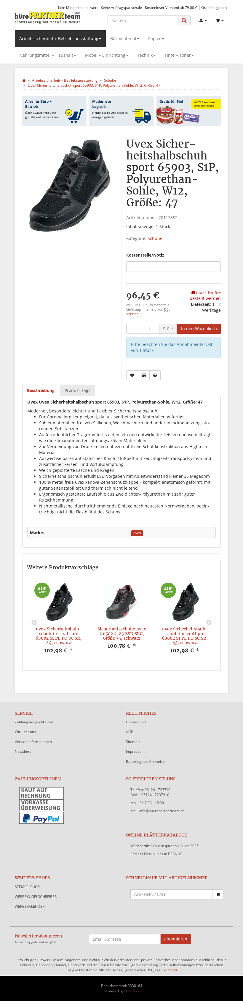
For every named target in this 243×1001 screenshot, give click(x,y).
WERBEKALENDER (29, 906)
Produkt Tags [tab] (77, 390)
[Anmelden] (203, 20)
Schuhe (155, 238)
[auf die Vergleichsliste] (144, 375)
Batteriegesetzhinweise (145, 761)
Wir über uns (25, 731)
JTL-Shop (131, 991)
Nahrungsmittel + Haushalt (46, 55)
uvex (137, 533)
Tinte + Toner (177, 55)
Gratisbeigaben (214, 7)
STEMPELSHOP (27, 886)
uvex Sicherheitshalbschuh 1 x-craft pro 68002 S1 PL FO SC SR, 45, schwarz (185, 635)
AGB (129, 731)
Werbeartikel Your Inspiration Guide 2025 (164, 845)
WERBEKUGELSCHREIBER (36, 896)
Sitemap (133, 741)
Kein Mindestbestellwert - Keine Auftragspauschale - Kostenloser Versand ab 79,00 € (127, 7)
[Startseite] (23, 80)
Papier (154, 38)
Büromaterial (123, 38)
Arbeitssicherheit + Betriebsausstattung (58, 38)
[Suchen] (184, 20)
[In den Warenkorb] (218, 894)
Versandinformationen (33, 741)
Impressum (135, 751)
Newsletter (24, 751)
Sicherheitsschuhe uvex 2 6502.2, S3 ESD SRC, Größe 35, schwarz (121, 633)
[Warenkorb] (219, 20)
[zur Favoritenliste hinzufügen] (132, 375)
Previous (34, 623)
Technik (145, 55)
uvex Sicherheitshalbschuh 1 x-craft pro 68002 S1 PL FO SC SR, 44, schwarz (58, 635)
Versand (132, 314)
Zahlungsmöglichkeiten (34, 722)
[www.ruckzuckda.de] (47, 17)
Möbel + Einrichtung (105, 55)
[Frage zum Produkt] (155, 375)
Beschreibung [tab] (41, 390)
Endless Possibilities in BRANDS (156, 853)
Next (209, 623)
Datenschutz (136, 722)
